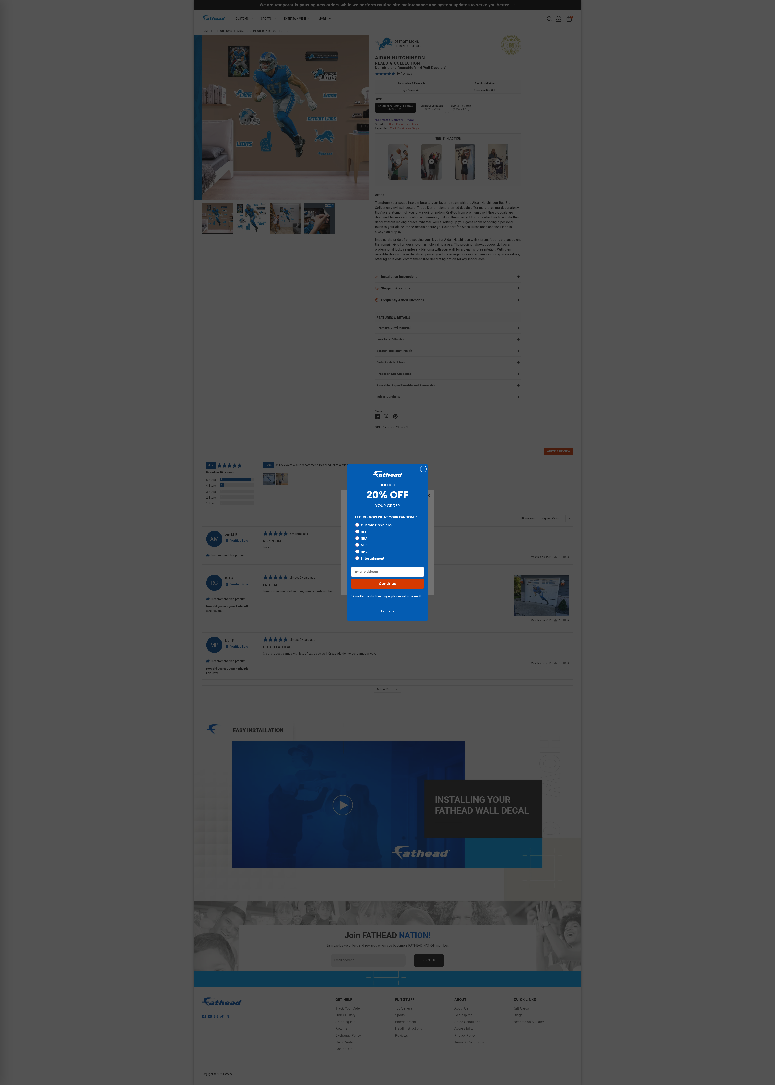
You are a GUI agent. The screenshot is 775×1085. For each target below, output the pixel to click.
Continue (387, 583)
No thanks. (387, 611)
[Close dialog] (423, 469)
